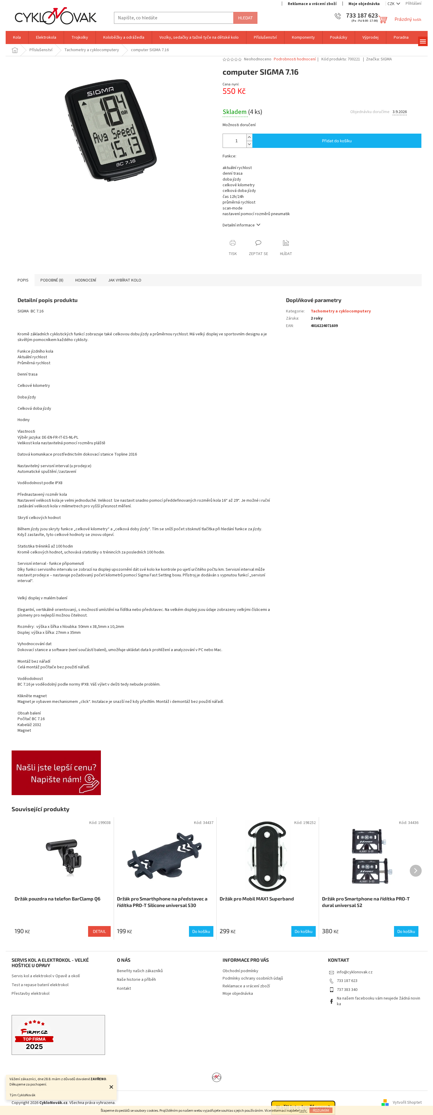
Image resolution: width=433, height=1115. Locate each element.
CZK (391, 4)
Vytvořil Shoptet (407, 1103)
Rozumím (321, 1110)
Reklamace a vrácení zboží (312, 4)
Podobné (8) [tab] (51, 280)
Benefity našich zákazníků (140, 971)
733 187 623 (347, 981)
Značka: (379, 59)
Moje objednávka (364, 4)
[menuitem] (17, 37)
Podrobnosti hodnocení (295, 59)
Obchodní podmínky (240, 971)
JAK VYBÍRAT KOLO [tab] (124, 280)
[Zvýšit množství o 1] (249, 137)
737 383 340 (347, 990)
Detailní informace (239, 225)
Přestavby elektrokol (30, 994)
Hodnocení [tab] (85, 280)
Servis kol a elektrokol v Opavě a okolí (46, 976)
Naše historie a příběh (136, 980)
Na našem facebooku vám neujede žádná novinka (378, 1001)
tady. (303, 1110)
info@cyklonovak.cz (355, 972)
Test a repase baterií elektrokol (40, 985)
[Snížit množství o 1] (249, 144)
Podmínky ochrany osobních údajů (253, 978)
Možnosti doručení (239, 125)
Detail (99, 931)
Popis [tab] (23, 280)
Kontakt (124, 989)
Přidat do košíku (337, 140)
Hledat (245, 17)
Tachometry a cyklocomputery (341, 311)
